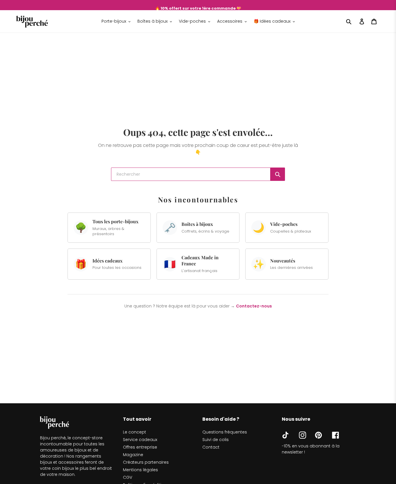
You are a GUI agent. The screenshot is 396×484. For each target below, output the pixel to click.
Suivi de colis (215, 439)
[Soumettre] (277, 174)
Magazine (133, 455)
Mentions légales (140, 470)
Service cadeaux (140, 439)
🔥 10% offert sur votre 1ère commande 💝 (198, 5)
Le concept (134, 432)
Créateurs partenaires (146, 462)
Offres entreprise (140, 447)
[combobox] (190, 174)
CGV (127, 477)
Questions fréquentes (224, 432)
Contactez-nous (254, 306)
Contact (210, 447)
